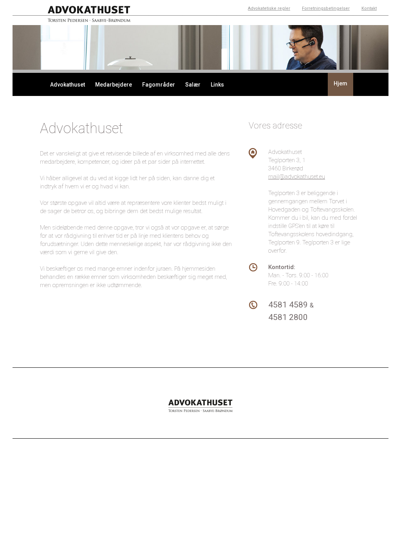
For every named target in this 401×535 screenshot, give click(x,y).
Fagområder (158, 84)
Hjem (340, 83)
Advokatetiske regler (269, 8)
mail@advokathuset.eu (296, 176)
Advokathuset (67, 84)
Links (217, 84)
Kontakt (369, 8)
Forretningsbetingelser (326, 8)
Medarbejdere (113, 84)
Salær (192, 84)
